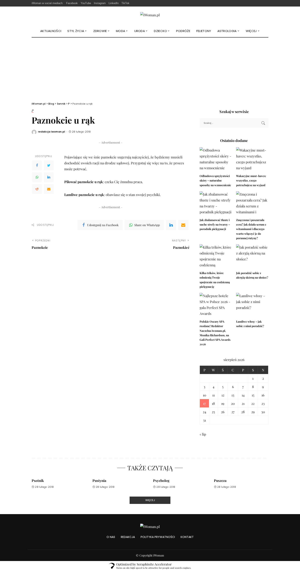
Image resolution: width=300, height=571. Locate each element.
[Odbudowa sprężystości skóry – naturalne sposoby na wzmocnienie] (216, 159)
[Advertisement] (150, 68)
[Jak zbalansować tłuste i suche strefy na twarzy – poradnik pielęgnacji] (216, 203)
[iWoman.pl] (150, 15)
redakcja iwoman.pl (51, 132)
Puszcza (220, 480)
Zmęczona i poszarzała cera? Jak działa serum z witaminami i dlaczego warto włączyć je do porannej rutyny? (251, 229)
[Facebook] (37, 165)
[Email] (49, 189)
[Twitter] (49, 165)
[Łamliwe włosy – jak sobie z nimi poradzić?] (252, 305)
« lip (203, 434)
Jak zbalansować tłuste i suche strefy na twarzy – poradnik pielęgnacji (215, 224)
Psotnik (38, 480)
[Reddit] (37, 189)
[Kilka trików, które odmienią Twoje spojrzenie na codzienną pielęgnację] (216, 256)
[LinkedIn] (49, 177)
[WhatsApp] (37, 177)
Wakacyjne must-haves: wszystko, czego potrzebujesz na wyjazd (251, 180)
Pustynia (99, 480)
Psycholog (161, 480)
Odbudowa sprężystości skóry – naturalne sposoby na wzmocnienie (215, 180)
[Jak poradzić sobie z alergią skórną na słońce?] (252, 256)
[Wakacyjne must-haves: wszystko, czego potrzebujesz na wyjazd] (252, 159)
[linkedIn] (171, 225)
